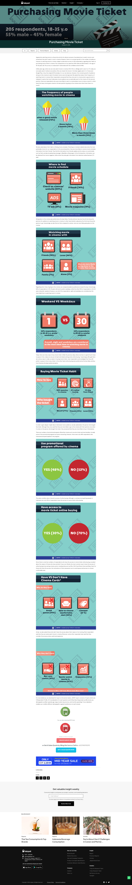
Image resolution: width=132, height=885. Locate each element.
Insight (72, 3)
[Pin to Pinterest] (44, 778)
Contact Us (106, 3)
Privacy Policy (50, 882)
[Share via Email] (48, 778)
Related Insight (25, 814)
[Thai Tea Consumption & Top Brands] (35, 826)
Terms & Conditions (60, 882)
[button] (128, 877)
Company (80, 3)
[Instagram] (106, 882)
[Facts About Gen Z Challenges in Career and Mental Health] (96, 826)
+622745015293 (84, 745)
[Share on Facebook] (37, 778)
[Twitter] (109, 882)
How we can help (53, 3)
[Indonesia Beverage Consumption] (66, 826)
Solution (64, 3)
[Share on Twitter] (40, 778)
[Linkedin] (104, 882)
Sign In (98, 3)
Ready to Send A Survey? (66, 736)
